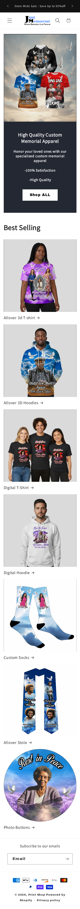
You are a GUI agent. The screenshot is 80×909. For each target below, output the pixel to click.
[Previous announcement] (8, 6)
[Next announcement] (72, 6)
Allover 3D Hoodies (21, 402)
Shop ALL (40, 195)
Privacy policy (48, 900)
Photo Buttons (17, 827)
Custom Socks (16, 657)
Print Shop (36, 894)
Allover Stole (15, 742)
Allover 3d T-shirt (19, 317)
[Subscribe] (67, 859)
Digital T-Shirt (16, 487)
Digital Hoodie (17, 572)
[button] (9, 20)
